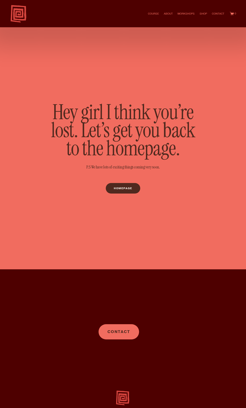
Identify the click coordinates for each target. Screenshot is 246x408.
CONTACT (218, 13)
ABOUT (168, 13)
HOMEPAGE (123, 188)
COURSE (153, 13)
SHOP (203, 13)
